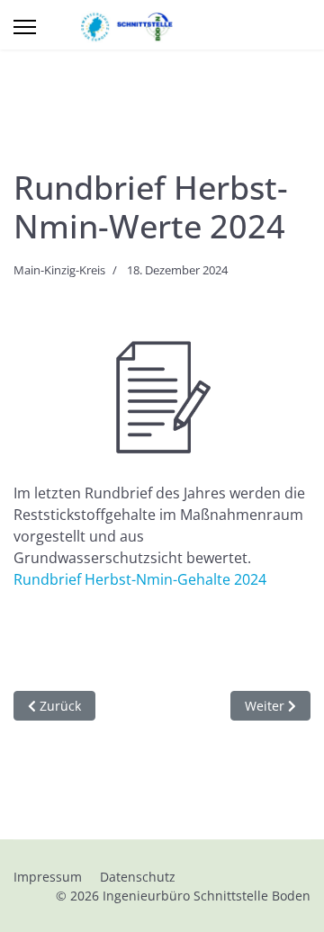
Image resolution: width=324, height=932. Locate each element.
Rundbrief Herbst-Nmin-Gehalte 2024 (140, 579)
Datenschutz (138, 876)
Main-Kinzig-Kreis (59, 270)
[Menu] (25, 27)
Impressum (48, 876)
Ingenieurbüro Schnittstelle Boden (206, 895)
